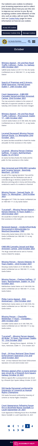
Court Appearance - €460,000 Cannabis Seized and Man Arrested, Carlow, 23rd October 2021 (18, 96)
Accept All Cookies (9, 27)
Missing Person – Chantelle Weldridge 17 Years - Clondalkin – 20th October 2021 (17, 318)
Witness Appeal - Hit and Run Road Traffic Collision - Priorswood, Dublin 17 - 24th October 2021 (18, 115)
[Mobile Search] (29, 41)
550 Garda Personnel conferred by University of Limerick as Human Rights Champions (17, 390)
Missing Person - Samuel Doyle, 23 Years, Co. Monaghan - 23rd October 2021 (18, 194)
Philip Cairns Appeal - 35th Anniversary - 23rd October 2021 (16, 300)
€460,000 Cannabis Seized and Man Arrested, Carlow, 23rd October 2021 (18, 247)
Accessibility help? (27, 444)
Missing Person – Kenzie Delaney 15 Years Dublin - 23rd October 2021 (18, 262)
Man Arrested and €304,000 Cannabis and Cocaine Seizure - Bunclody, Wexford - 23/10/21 (19, 170)
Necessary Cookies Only (11, 33)
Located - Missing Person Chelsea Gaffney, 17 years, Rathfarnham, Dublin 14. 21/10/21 (17, 152)
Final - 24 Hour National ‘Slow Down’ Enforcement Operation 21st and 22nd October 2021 (18, 355)
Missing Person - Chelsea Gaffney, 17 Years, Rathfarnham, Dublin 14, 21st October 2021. (19, 281)
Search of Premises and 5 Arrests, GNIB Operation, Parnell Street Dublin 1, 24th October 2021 (17, 84)
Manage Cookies (29, 33)
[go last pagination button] (23, 430)
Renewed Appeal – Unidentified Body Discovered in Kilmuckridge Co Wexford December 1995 (19, 229)
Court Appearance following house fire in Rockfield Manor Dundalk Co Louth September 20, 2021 (18, 407)
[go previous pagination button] (14, 426)
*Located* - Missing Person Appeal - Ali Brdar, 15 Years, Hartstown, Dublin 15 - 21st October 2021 (19, 338)
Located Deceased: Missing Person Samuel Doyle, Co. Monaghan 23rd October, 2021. (18, 135)
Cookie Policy (14, 18)
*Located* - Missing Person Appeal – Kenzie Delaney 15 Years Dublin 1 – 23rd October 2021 (18, 211)
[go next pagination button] (18, 430)
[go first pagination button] (9, 426)
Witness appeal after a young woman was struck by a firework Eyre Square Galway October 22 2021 (19, 373)
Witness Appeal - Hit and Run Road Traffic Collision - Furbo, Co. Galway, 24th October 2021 (18, 65)
